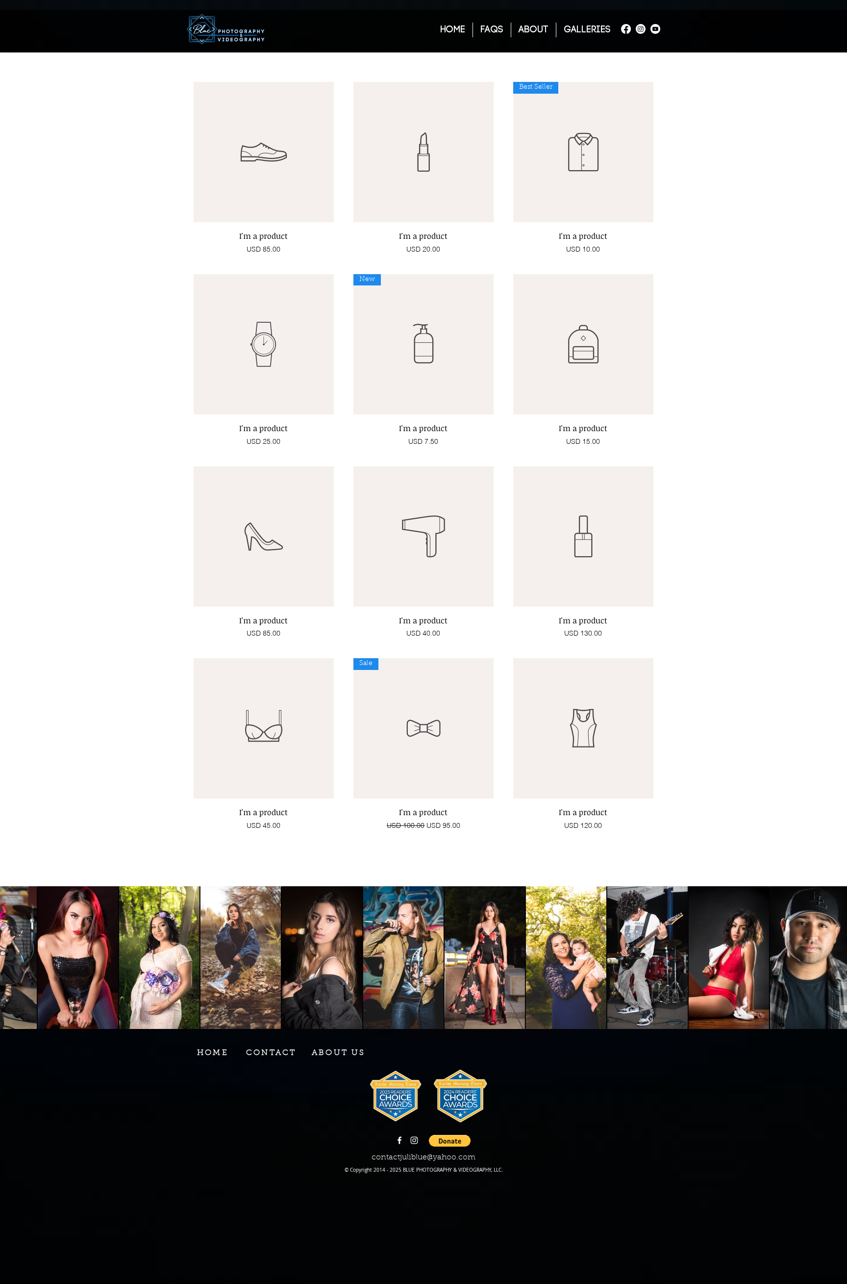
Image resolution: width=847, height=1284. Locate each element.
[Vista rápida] (264, 152)
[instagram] (414, 1140)
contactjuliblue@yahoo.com (423, 1157)
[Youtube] (655, 29)
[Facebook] (626, 29)
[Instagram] (641, 29)
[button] (271, 1053)
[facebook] (399, 1140)
